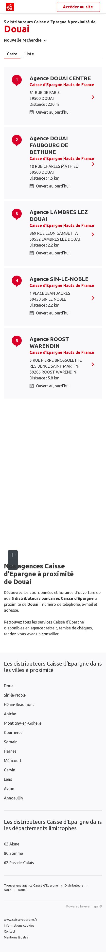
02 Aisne (11, 844)
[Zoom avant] (13, 555)
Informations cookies (19, 925)
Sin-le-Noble (15, 695)
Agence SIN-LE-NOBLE (59, 279)
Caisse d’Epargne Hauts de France (62, 84)
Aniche (10, 714)
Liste (29, 54)
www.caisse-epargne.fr (20, 919)
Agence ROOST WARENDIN (49, 342)
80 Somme (13, 853)
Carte (12, 54)
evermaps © (93, 906)
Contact (9, 931)
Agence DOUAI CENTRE (60, 78)
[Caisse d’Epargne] (10, 7)
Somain (11, 742)
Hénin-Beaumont (19, 704)
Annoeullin (13, 798)
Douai (9, 686)
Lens (8, 779)
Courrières (13, 732)
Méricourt (12, 760)
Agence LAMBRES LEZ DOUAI (59, 215)
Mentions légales (16, 937)
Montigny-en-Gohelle (22, 723)
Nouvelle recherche (23, 40)
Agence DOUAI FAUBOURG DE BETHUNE (49, 145)
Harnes (10, 751)
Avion (9, 788)
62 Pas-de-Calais (19, 862)
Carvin (9, 770)
